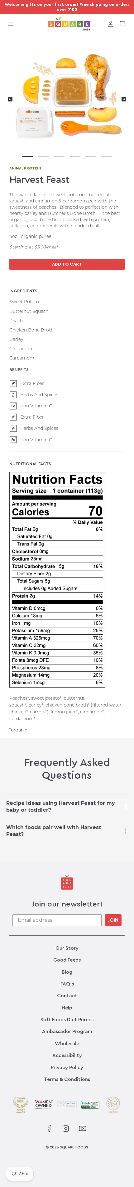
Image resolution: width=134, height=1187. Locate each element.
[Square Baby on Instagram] (66, 1128)
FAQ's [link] (67, 983)
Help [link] (67, 1007)
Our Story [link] (67, 948)
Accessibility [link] (67, 1055)
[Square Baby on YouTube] (82, 1128)
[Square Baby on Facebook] (49, 1128)
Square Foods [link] (74, 1147)
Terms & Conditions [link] (67, 1079)
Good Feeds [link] (67, 959)
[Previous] (10, 99)
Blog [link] (67, 972)
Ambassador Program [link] (67, 1031)
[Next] (124, 99)
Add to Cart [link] (67, 264)
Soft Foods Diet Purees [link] (67, 1019)
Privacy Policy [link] (67, 1067)
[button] (11, 24)
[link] (69, 23)
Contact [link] (67, 995)
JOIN (113, 920)
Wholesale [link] (67, 1043)
